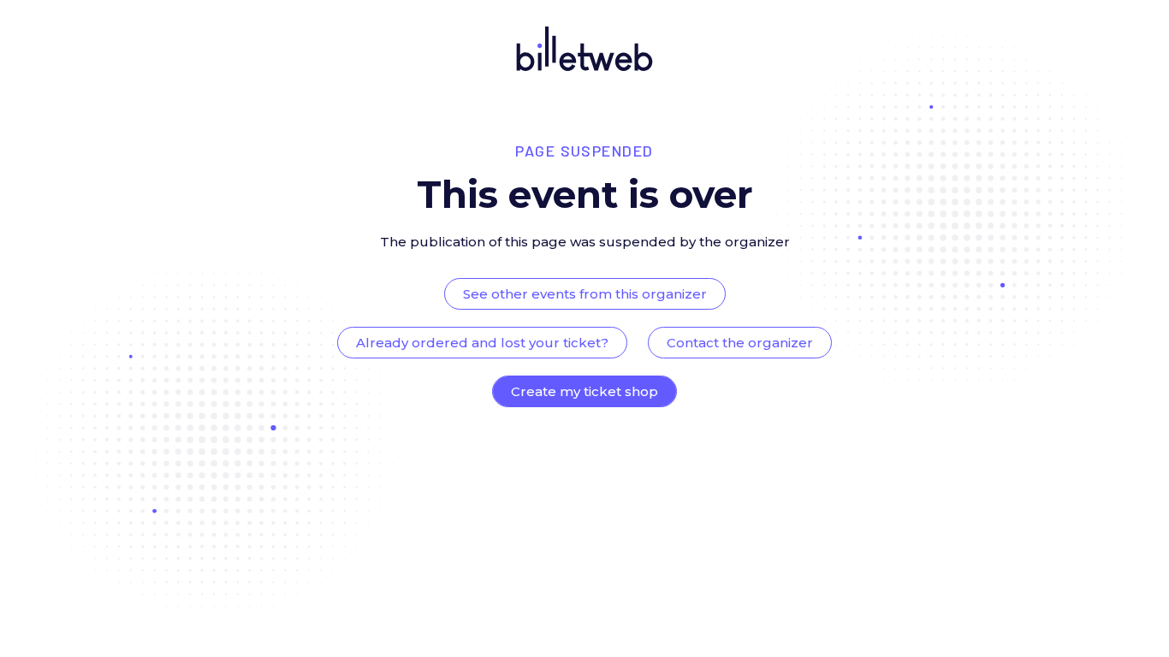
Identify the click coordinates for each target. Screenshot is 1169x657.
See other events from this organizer (585, 294)
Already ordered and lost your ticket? (482, 342)
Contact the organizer (740, 342)
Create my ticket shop (584, 391)
